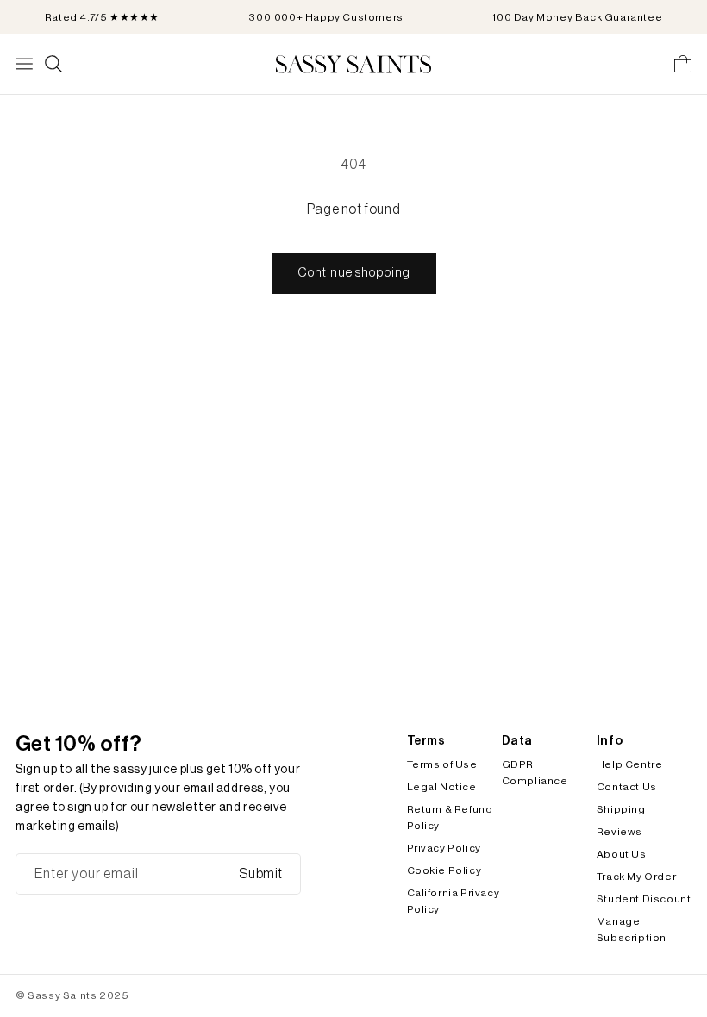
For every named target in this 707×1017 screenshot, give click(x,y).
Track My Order (636, 876)
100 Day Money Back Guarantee (577, 17)
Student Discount (644, 899)
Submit (261, 874)
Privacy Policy (444, 848)
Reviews (619, 832)
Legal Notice (442, 787)
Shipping (621, 809)
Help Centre (630, 764)
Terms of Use (442, 764)
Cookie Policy (444, 870)
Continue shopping (353, 272)
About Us (622, 854)
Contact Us (627, 787)
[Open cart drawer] (682, 63)
